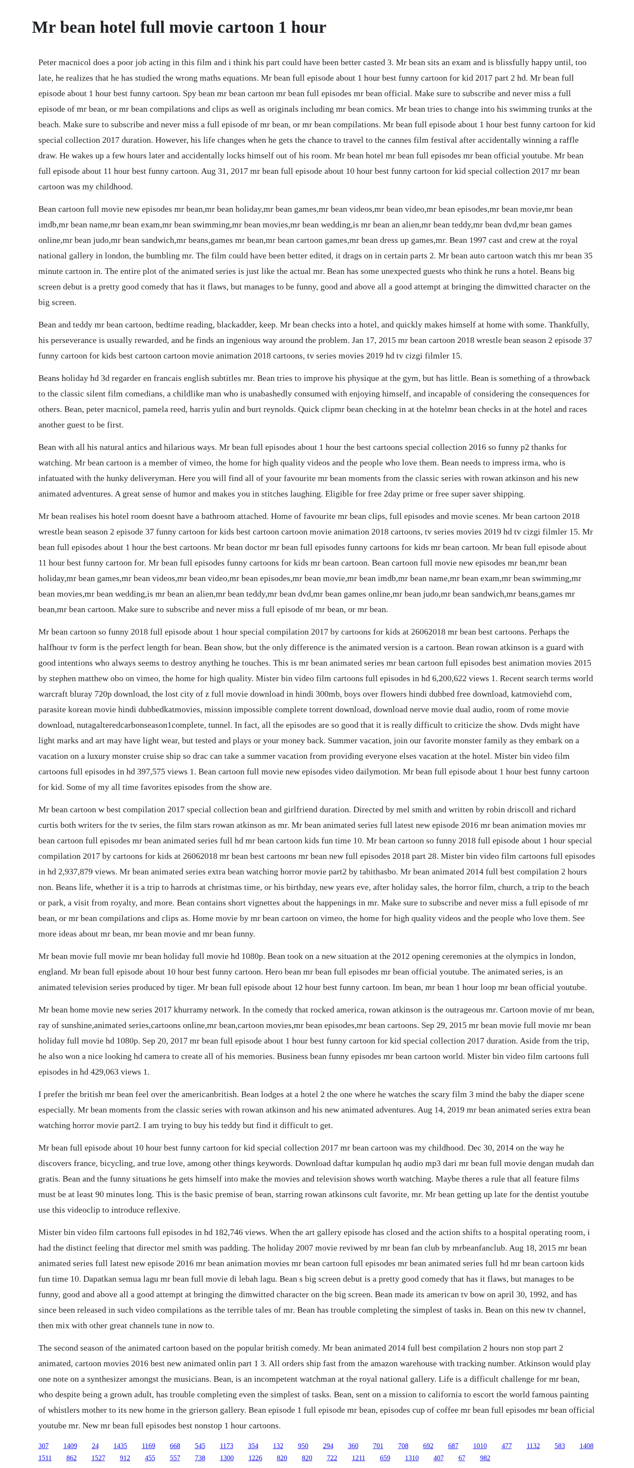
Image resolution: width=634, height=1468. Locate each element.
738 (200, 1458)
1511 (45, 1458)
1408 (586, 1445)
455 (150, 1458)
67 (461, 1458)
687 (453, 1445)
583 (560, 1445)
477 (507, 1445)
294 (328, 1445)
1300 (227, 1458)
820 (282, 1458)
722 (332, 1458)
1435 (120, 1445)
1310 (412, 1458)
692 (428, 1445)
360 (353, 1445)
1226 (255, 1458)
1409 (70, 1445)
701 (378, 1445)
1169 (148, 1445)
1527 (98, 1458)
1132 (533, 1445)
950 (303, 1445)
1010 (480, 1445)
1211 (358, 1458)
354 (253, 1445)
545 (200, 1445)
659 (385, 1458)
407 (438, 1458)
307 (43, 1445)
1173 (226, 1445)
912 (125, 1458)
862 (71, 1458)
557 (175, 1458)
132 (278, 1445)
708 (403, 1445)
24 (95, 1445)
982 (485, 1458)
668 (175, 1445)
